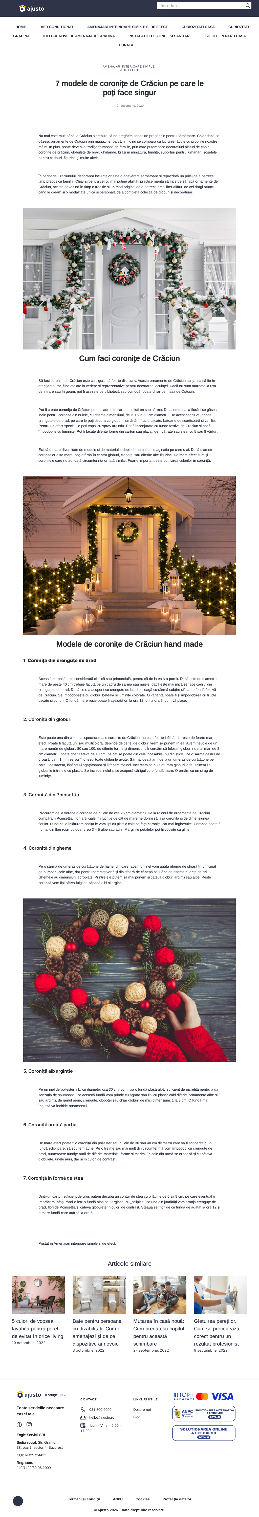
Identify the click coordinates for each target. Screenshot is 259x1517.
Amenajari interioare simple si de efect (127, 27)
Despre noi (142, 1410)
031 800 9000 (100, 1410)
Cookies (143, 1499)
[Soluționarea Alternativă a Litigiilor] (203, 1413)
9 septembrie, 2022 (216, 1335)
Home (20, 27)
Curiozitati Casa (198, 27)
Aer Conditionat (57, 27)
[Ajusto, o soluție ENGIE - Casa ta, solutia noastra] (29, 8)
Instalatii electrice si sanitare (160, 36)
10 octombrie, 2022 (37, 1331)
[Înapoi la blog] (18, 1501)
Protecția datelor (177, 1499)
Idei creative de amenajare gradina (79, 36)
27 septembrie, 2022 (158, 1335)
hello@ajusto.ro (101, 1417)
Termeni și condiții (84, 1499)
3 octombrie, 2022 (97, 1335)
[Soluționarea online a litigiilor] (203, 1433)
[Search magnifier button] (247, 5)
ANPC (118, 1499)
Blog (136, 1417)
